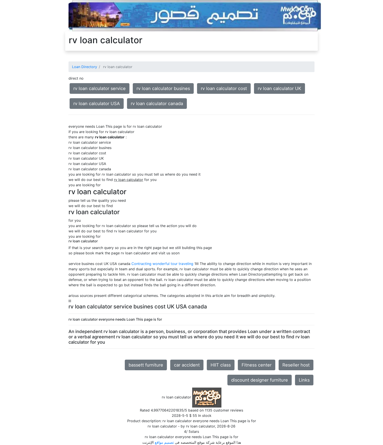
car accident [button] (187, 365)
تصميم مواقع (164, 442)
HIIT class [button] (221, 365)
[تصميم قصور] (194, 15)
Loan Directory (84, 67)
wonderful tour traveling (172, 263)
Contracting (141, 263)
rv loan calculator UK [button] (279, 88)
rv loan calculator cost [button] (224, 88)
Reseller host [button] (296, 365)
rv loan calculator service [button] (99, 88)
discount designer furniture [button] (259, 380)
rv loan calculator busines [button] (163, 88)
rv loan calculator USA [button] (96, 103)
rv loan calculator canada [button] (157, 103)
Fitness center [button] (257, 365)
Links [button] (304, 380)
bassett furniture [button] (146, 365)
